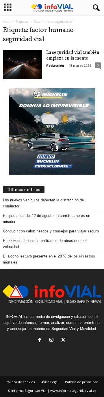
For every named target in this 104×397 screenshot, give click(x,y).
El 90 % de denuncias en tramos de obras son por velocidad (45, 243)
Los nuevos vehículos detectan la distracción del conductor (44, 203)
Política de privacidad (81, 382)
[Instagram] (53, 340)
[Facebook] (41, 340)
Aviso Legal (49, 382)
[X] (64, 340)
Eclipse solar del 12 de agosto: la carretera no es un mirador (46, 218)
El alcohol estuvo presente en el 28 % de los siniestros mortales (49, 259)
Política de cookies (20, 382)
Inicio (6, 22)
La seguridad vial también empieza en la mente (72, 55)
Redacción (55, 65)
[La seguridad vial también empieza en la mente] (22, 64)
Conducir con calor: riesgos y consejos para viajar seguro (51, 231)
